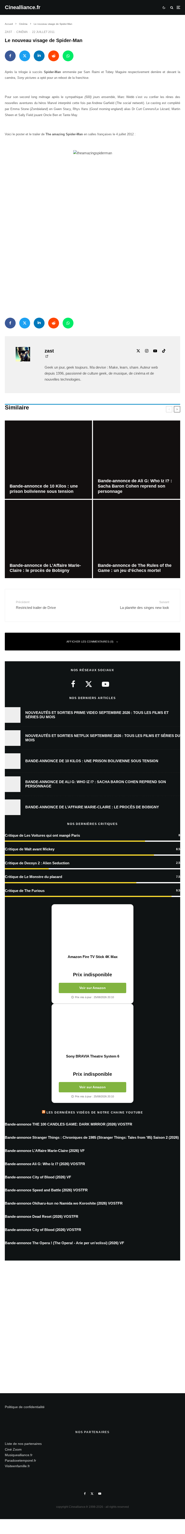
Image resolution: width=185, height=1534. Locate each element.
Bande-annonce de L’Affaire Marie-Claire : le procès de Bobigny (92, 807)
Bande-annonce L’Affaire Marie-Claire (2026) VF (45, 1151)
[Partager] (10, 55)
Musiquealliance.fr (19, 1455)
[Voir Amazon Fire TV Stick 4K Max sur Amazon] (92, 929)
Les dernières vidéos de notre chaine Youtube (94, 1112)
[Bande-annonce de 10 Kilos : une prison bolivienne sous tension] (48, 460)
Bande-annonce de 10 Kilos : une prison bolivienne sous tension (91, 761)
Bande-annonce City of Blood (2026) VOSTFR (43, 1230)
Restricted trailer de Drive (36, 605)
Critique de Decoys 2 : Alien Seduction (37, 863)
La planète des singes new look (144, 605)
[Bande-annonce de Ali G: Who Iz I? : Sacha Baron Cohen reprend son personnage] (136, 460)
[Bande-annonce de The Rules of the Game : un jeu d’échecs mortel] (136, 539)
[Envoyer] (53, 55)
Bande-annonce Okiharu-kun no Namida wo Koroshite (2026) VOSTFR (64, 1203)
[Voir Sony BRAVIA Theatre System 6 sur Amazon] (92, 1029)
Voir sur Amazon (92, 988)
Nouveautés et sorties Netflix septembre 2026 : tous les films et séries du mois (102, 738)
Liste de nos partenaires (23, 1444)
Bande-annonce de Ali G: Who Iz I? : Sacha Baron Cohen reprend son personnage (95, 784)
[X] (92, 1493)
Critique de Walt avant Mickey (29, 849)
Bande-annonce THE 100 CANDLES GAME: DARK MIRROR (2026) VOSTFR (68, 1124)
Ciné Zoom (13, 1449)
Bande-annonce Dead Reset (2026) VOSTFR (41, 1216)
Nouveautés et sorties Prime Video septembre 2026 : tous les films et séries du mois (97, 715)
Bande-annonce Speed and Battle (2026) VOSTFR (46, 1190)
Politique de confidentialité (25, 1407)
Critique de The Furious (25, 891)
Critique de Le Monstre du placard (33, 877)
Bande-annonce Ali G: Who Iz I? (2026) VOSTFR (45, 1164)
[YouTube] (100, 1493)
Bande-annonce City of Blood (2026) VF (38, 1177)
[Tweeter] (24, 55)
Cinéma (22, 32)
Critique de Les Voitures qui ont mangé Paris (42, 835)
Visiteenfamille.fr (17, 1466)
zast (8, 32)
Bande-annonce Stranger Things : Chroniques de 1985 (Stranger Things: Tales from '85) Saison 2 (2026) (92, 1137)
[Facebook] (85, 1493)
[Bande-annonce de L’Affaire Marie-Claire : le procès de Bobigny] (48, 539)
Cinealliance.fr (22, 7)
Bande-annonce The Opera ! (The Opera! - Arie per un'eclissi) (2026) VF (64, 1243)
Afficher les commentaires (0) (90, 641)
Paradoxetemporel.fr (20, 1460)
